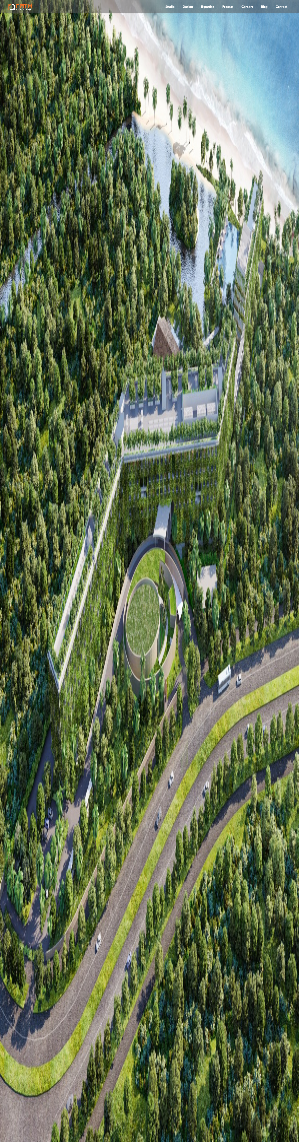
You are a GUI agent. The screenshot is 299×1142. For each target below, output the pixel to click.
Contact (281, 7)
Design (188, 7)
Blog (264, 7)
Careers (247, 7)
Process (227, 7)
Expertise (207, 7)
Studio (170, 7)
